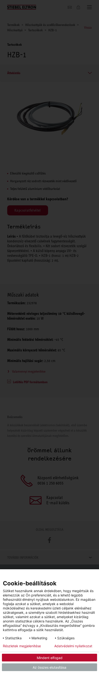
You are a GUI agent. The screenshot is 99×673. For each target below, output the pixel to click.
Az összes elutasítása (49, 667)
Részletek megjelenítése (22, 646)
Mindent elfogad (49, 658)
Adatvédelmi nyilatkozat (73, 646)
